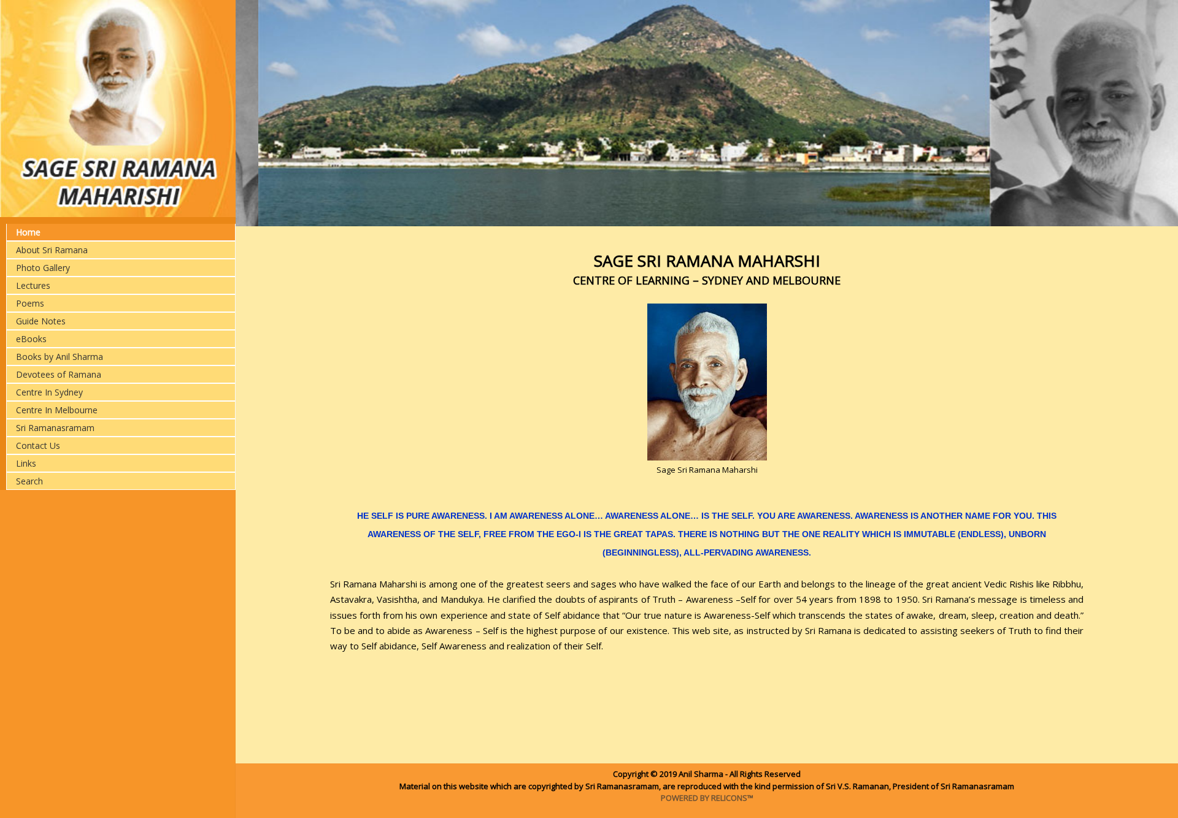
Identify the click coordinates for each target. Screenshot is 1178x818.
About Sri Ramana (52, 250)
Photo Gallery (43, 267)
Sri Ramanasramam (55, 428)
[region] (707, 113)
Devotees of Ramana (58, 374)
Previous (264, 112)
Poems (30, 303)
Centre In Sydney (49, 392)
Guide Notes (41, 321)
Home (28, 232)
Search (29, 481)
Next (1150, 112)
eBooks (31, 339)
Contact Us (38, 445)
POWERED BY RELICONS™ (707, 797)
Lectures (33, 285)
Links (26, 463)
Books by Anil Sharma (59, 356)
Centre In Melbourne (57, 410)
